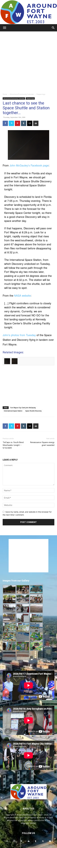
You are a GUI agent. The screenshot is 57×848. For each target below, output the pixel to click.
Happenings (40, 94)
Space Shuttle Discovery (33, 411)
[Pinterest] (17, 123)
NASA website (22, 295)
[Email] (29, 123)
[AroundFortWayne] (28, 12)
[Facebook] (5, 123)
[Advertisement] (28, 61)
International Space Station (13, 411)
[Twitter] (11, 123)
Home (5, 94)
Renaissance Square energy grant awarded (42, 443)
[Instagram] (14, 841)
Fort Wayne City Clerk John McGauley (23, 408)
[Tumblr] (23, 123)
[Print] (35, 123)
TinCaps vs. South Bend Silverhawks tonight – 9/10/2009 (13, 445)
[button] (4, 27)
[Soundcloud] (28, 841)
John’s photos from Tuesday (19, 335)
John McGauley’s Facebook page (29, 165)
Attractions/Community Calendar (22, 94)
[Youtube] (50, 841)
